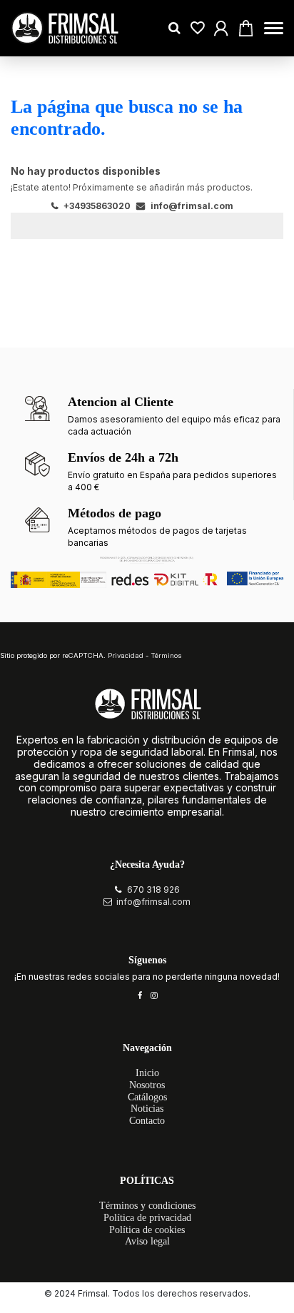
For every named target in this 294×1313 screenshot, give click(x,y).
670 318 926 (153, 889)
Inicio (147, 1073)
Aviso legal (147, 1241)
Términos (166, 655)
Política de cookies (147, 1230)
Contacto (147, 1120)
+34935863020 (96, 206)
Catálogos (147, 1097)
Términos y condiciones (147, 1205)
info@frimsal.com (190, 206)
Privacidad (125, 655)
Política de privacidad (147, 1217)
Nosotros (147, 1085)
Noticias (147, 1108)
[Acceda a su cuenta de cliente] (198, 28)
